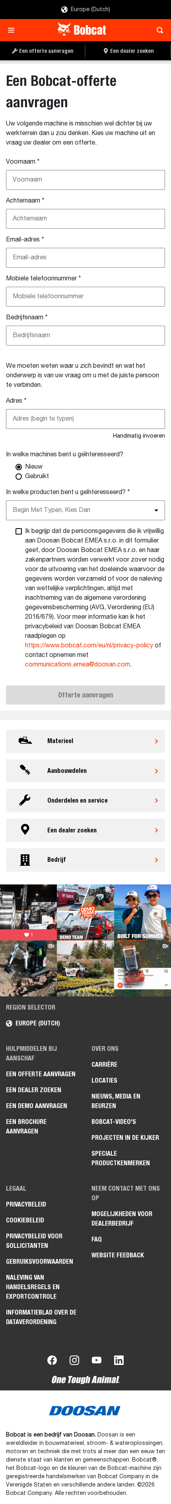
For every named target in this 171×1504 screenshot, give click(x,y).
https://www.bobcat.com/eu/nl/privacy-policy (89, 646)
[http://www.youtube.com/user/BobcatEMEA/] (96, 1361)
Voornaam (23, 162)
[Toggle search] (158, 30)
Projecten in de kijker (125, 1137)
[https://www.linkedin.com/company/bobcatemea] (119, 1361)
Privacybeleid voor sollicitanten (34, 1240)
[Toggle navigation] (13, 30)
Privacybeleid (26, 1204)
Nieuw (34, 467)
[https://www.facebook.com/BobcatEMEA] (52, 1361)
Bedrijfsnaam (27, 318)
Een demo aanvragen (36, 1106)
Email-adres (25, 240)
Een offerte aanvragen (41, 1074)
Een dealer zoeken (33, 1090)
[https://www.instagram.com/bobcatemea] (74, 1361)
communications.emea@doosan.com (77, 665)
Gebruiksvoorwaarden (39, 1261)
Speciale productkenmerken (120, 1158)
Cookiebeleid (25, 1220)
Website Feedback (117, 1255)
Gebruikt (37, 476)
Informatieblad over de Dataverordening (41, 1317)
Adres (16, 401)
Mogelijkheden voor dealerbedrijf (121, 1218)
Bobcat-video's (113, 1122)
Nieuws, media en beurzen (115, 1101)
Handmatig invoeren (139, 436)
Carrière (104, 1064)
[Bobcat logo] (82, 30)
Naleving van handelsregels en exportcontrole (33, 1287)
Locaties (104, 1080)
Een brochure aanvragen (26, 1126)
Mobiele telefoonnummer (43, 279)
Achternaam (25, 201)
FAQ (96, 1239)
